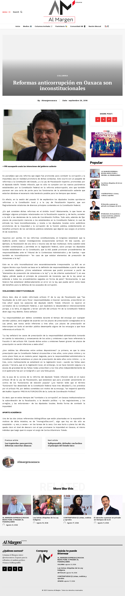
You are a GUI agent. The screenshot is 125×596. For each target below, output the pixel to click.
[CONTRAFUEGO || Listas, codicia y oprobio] (95, 194)
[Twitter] (103, 119)
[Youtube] (20, 569)
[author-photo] (4, 524)
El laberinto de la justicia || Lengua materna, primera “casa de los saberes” (110, 215)
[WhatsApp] (114, 119)
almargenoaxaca (49, 100)
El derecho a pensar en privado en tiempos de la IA (111, 205)
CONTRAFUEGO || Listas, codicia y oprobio (110, 194)
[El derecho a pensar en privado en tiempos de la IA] (95, 205)
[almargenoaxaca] (8, 462)
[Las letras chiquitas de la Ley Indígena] (95, 184)
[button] (18, 11)
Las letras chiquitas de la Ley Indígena (111, 184)
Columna (62, 76)
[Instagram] (10, 569)
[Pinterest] (109, 119)
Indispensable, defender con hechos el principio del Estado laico (65, 444)
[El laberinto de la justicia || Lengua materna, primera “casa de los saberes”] (95, 215)
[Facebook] (97, 119)
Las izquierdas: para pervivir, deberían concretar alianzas (18, 444)
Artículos (61, 573)
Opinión (60, 581)
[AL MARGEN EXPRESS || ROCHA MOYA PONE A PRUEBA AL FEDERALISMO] (95, 173)
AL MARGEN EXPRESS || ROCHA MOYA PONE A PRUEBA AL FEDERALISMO (111, 173)
